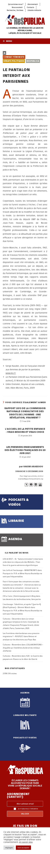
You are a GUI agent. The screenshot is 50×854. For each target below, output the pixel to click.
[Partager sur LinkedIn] (35, 485)
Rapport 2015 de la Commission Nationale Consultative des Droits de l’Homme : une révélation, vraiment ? (25, 413)
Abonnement (33, 4)
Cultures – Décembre (12, 619)
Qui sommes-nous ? (15, 4)
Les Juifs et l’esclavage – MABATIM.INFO (20, 570)
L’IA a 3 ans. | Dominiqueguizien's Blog (19, 596)
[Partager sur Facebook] (31, 485)
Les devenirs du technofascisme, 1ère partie (22, 599)
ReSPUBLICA (33, 61)
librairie (16, 521)
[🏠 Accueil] (4, 53)
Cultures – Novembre (12, 644)
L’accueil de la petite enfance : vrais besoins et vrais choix (25, 430)
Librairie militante (34, 10)
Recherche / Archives (15, 10)
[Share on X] (26, 485)
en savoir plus (26, 842)
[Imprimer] (40, 485)
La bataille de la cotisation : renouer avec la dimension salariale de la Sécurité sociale (22, 588)
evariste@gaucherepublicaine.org (30, 479)
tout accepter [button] (23, 847)
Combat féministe (14, 57)
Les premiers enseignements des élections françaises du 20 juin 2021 (25, 450)
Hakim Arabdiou (33, 466)
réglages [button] (9, 847)
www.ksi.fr (11, 373)
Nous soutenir (17, 7)
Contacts (30, 7)
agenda (15, 539)
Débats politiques (13, 61)
